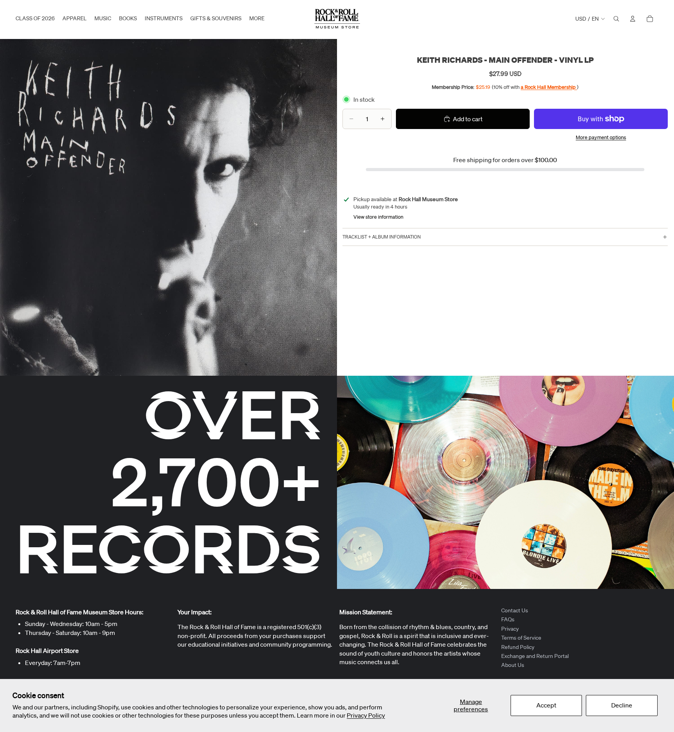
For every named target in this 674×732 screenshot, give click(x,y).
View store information (378, 217)
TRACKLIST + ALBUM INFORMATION (381, 236)
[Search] (616, 18)
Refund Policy (517, 646)
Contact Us (514, 610)
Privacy (510, 628)
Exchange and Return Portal (535, 656)
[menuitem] (256, 18)
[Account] (632, 18)
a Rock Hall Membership (549, 86)
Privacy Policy (366, 715)
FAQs (507, 619)
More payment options (601, 137)
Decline (621, 705)
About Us (512, 664)
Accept (546, 705)
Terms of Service (521, 637)
